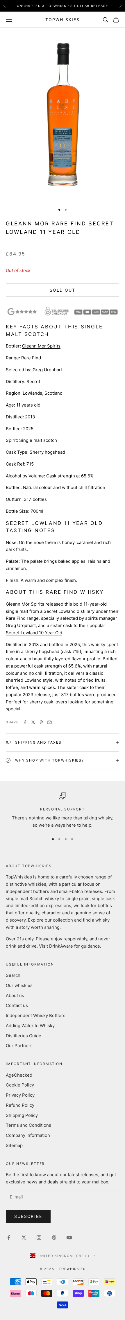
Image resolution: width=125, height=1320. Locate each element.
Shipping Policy (22, 1115)
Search (13, 975)
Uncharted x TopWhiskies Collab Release (62, 6)
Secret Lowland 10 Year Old (34, 632)
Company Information (28, 1135)
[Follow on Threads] (54, 1237)
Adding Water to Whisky (30, 1025)
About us (15, 995)
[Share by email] (49, 722)
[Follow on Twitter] (24, 1237)
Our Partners (19, 1045)
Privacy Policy (20, 1095)
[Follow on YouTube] (69, 1237)
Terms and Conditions (28, 1125)
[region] (62, 811)
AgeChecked (19, 1075)
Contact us (17, 1005)
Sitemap (14, 1145)
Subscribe (28, 1216)
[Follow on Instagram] (39, 1237)
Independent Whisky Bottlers (35, 1015)
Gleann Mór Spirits (41, 346)
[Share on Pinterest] (41, 722)
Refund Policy (20, 1105)
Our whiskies (19, 985)
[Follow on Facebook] (9, 1237)
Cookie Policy (20, 1085)
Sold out (63, 290)
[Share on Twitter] (33, 722)
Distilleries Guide (23, 1035)
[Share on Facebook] (25, 722)
